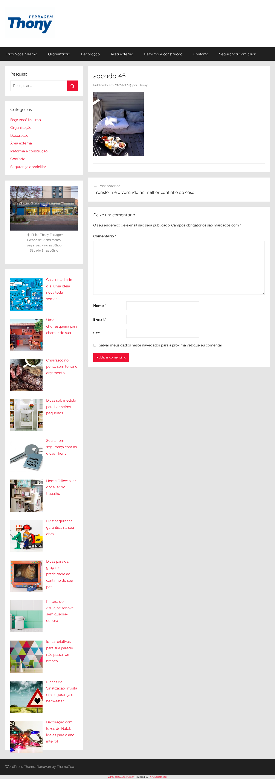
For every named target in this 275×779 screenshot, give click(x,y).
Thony (143, 85)
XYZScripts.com (158, 777)
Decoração (90, 54)
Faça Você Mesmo (21, 54)
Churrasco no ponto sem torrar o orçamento (61, 366)
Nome (99, 306)
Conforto (200, 54)
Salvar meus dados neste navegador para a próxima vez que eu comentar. (160, 345)
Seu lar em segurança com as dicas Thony (61, 447)
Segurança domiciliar (237, 54)
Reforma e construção (163, 54)
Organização (59, 54)
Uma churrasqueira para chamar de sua (61, 326)
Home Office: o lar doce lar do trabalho (61, 487)
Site (96, 333)
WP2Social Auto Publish (121, 777)
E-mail (100, 319)
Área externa (122, 54)
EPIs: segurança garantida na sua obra (60, 527)
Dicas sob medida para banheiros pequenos (61, 406)
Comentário (104, 236)
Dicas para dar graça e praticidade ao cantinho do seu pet (59, 574)
